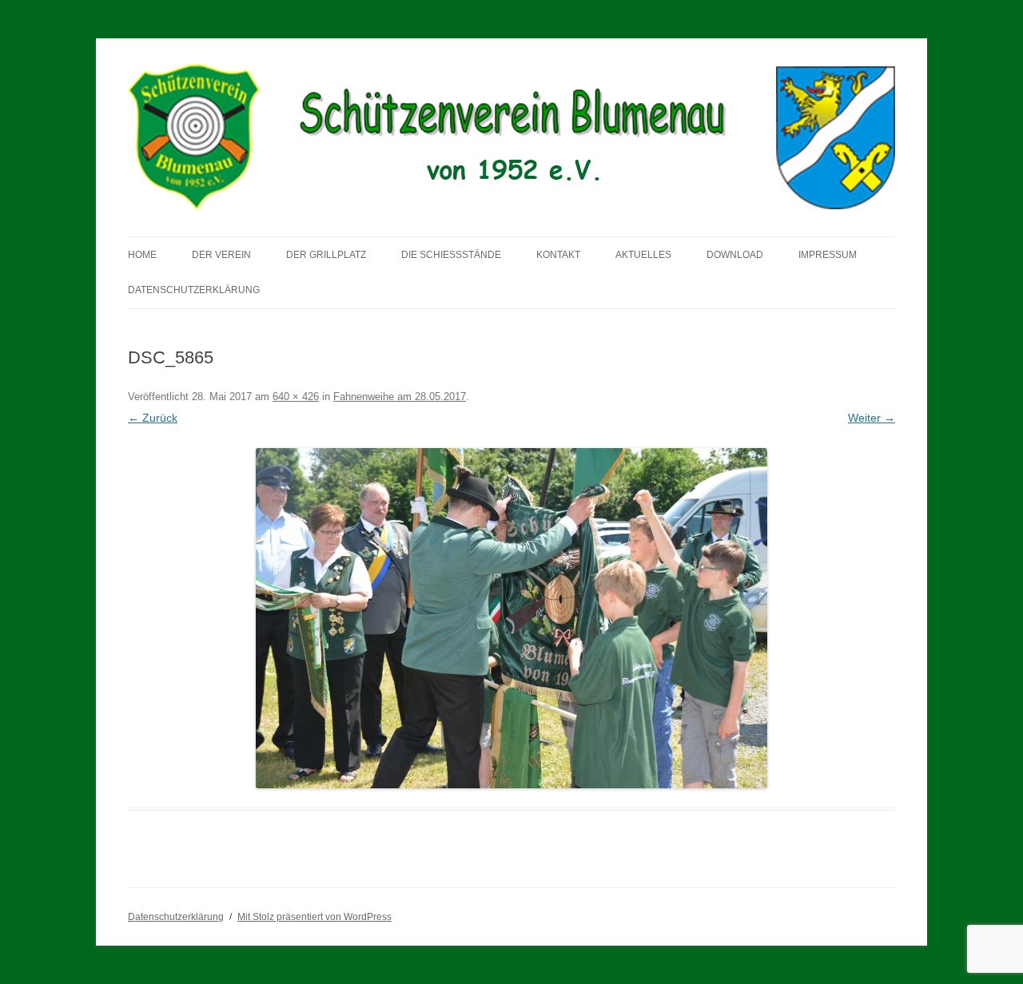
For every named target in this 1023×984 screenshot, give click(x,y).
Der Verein (221, 254)
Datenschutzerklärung (194, 290)
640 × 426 (296, 397)
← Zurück (152, 417)
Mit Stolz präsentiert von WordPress (314, 916)
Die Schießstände (451, 254)
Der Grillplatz (326, 254)
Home (142, 254)
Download (735, 254)
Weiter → (871, 417)
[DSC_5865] (511, 618)
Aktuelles (643, 254)
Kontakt (558, 254)
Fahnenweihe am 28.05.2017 (399, 397)
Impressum (827, 254)
